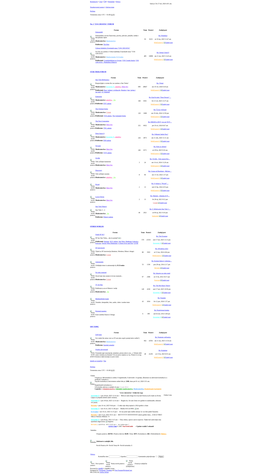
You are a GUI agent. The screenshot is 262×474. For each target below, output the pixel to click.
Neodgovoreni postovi (97, 7)
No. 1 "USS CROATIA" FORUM (102, 24)
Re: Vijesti (160, 83)
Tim (104, 361)
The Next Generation (102, 121)
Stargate (106, 241)
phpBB (100, 468)
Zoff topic (98, 335)
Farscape (98, 243)
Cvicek (108, 112)
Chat (101, 2)
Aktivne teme (110, 7)
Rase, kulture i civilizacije (112, 90)
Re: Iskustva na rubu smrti (161, 273)
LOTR (136, 243)
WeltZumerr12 (158, 42)
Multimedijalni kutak (102, 299)
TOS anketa (108, 116)
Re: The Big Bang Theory (161, 285)
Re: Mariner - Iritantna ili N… (160, 196)
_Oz (114, 100)
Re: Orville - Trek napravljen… (160, 159)
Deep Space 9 (99, 133)
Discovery (98, 170)
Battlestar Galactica (132, 241)
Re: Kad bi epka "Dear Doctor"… (160, 97)
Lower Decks (99, 197)
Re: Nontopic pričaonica (163, 337)
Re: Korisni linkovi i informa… (162, 261)
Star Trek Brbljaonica (102, 80)
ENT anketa (107, 103)
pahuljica (118, 87)
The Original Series (101, 109)
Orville (97, 158)
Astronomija (99, 262)
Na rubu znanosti (100, 272)
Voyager (98, 146)
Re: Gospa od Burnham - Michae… (160, 171)
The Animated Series (119, 116)
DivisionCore (127, 470)
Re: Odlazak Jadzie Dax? (160, 134)
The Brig (106, 44)
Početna (92, 11)
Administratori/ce (109, 389)
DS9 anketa (107, 140)
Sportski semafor (108, 345)
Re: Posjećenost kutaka (161, 310)
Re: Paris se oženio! (160, 147)
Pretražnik (111, 2)
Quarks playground (101, 349)
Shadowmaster (111, 57)
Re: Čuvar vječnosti (160, 110)
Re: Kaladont (163, 350)
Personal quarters (100, 311)
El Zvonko (119, 57)
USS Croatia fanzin (128, 60)
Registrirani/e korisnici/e (153, 389)
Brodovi (123, 90)
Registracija (94, 2)
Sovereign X (110, 87)
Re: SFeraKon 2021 (161, 249)
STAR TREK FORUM (98, 72)
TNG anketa (107, 128)
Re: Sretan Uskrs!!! (163, 52)
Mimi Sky (125, 87)
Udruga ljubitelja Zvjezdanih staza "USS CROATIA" (112, 48)
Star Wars (122, 241)
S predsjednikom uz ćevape (112, 60)
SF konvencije (100, 248)
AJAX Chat (112, 426)
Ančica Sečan (104, 472)
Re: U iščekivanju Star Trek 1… (160, 209)
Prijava (118, 2)
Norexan (157, 280)
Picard (97, 184)
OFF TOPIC (94, 327)
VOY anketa (107, 153)
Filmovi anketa (108, 217)
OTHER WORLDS (97, 226)
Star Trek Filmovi (101, 206)
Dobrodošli (99, 32)
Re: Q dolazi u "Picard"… (159, 183)
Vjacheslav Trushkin (105, 470)
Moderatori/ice (111, 41)
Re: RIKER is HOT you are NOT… (160, 122)
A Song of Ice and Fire (125, 243)
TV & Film (99, 285)
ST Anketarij (106, 92)
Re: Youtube (162, 298)
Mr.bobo (157, 268)
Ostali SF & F (99, 234)
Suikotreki (155, 216)
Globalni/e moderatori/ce (124, 389)
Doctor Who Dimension (109, 243)
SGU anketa (114, 241)
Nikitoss (163, 434)
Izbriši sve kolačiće (96, 361)
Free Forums (119, 470)
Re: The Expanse (161, 236)
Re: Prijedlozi (163, 36)
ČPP (105, 2)
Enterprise (98, 96)
